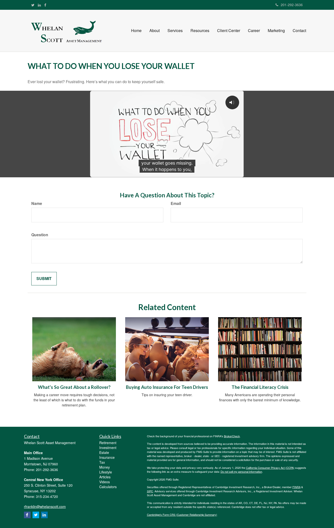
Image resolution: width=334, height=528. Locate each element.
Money (104, 467)
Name (36, 203)
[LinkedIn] (39, 4)
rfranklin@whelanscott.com (45, 506)
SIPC (150, 491)
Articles (105, 476)
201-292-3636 (292, 4)
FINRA (296, 487)
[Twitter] (32, 4)
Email (176, 203)
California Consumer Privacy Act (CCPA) (270, 468)
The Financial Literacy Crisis (260, 387)
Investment (107, 447)
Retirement (107, 442)
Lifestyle (105, 472)
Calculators (108, 486)
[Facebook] (45, 4)
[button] (154, 30)
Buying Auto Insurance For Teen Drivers (167, 387)
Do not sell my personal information (241, 471)
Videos (104, 481)
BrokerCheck (232, 436)
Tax (102, 462)
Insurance (107, 457)
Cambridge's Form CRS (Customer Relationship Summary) (182, 515)
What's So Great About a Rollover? (74, 387)
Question (39, 234)
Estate (104, 452)
